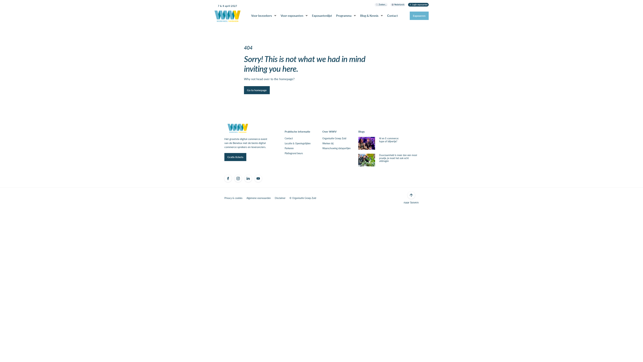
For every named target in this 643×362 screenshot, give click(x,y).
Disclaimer (280, 198)
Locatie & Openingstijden (298, 143)
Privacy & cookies (233, 198)
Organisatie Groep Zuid (334, 138)
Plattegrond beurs (294, 153)
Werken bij (327, 143)
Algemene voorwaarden (258, 198)
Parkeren (289, 148)
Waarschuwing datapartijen (336, 148)
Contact (289, 138)
